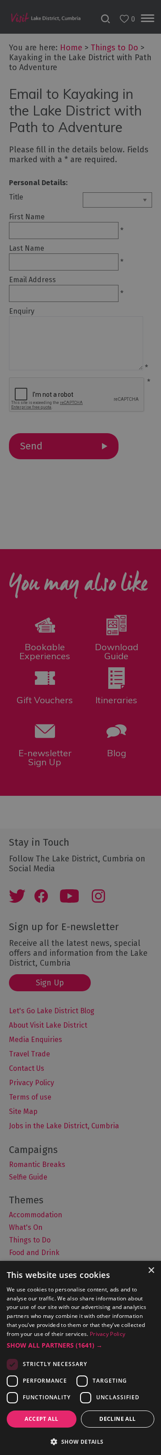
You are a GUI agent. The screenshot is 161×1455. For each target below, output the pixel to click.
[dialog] (80, 727)
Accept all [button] (41, 1419)
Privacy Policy (107, 1334)
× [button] (151, 1270)
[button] (80, 1345)
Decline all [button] (117, 1419)
